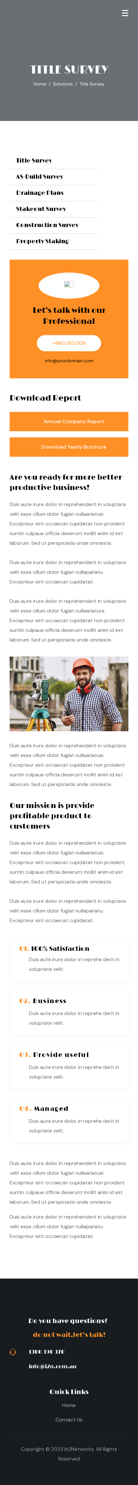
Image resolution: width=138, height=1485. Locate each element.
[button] (54, 161)
